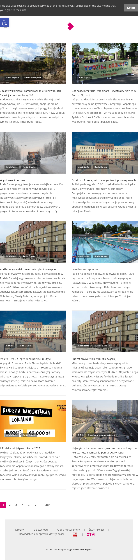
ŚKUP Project (96, 529)
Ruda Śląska (12, 77)
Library (19, 529)
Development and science (101, 435)
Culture (9, 345)
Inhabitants (12, 167)
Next (47, 505)
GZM (80, 435)
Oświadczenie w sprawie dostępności (41, 534)
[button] (4, 22)
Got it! (131, 8)
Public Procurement (68, 529)
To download (40, 529)
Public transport (32, 77)
